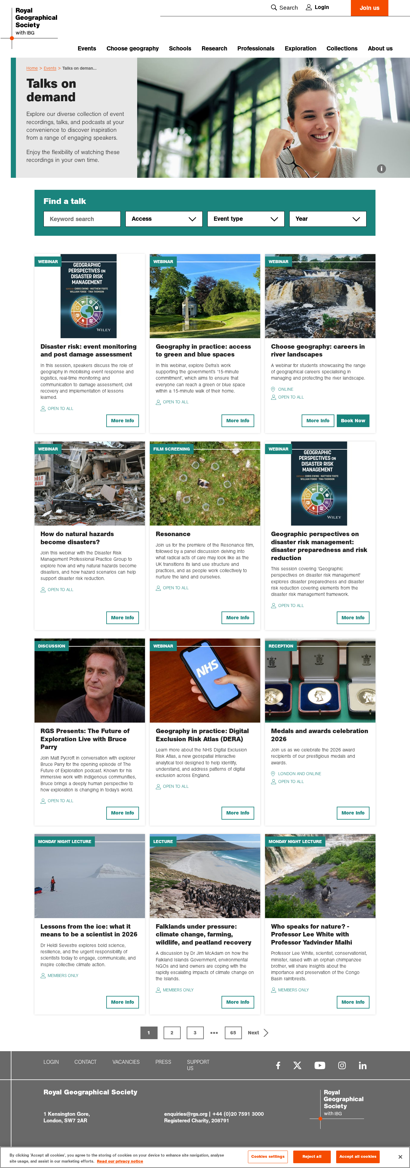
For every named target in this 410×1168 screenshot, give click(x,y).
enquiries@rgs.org (185, 1114)
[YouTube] (320, 1065)
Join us (369, 8)
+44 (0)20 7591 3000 (238, 1114)
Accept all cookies (357, 1156)
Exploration (300, 48)
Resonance (173, 534)
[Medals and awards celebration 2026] (320, 680)
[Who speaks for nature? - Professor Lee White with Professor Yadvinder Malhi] (320, 875)
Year (302, 219)
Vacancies (126, 1062)
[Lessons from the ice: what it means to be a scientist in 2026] (90, 875)
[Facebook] (278, 1065)
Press (163, 1062)
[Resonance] (205, 483)
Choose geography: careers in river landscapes (318, 350)
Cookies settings (268, 1156)
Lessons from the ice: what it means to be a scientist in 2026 (89, 930)
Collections (342, 48)
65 (233, 1033)
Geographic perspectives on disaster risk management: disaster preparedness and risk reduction (319, 546)
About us (380, 48)
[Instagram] (342, 1065)
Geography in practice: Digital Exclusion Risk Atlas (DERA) (202, 735)
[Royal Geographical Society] (41, 29)
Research (214, 48)
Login (322, 7)
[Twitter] (297, 1065)
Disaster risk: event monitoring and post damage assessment (89, 350)
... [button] (214, 1030)
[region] (205, 1157)
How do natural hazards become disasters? (77, 538)
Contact (85, 1062)
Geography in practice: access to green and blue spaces (203, 350)
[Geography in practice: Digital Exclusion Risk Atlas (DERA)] (205, 680)
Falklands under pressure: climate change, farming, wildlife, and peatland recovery (203, 934)
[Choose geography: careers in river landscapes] (320, 295)
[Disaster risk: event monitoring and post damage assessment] (90, 295)
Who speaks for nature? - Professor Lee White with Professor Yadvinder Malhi (311, 934)
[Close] (400, 1156)
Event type (228, 219)
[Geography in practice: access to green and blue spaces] (205, 295)
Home (32, 68)
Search (288, 7)
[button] (259, 1033)
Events (87, 48)
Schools (180, 48)
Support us (198, 1065)
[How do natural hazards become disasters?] (90, 483)
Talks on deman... (79, 68)
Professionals (255, 48)
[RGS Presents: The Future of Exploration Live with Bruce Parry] (90, 680)
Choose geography (133, 48)
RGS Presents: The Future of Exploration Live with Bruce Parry (85, 739)
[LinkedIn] (362, 1065)
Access (142, 219)
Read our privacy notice (120, 1161)
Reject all (312, 1156)
